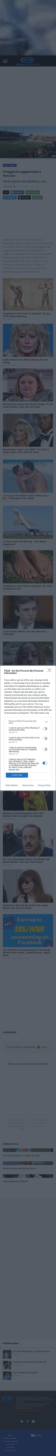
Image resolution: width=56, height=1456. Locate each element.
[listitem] (28, 722)
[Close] (50, 671)
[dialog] (28, 728)
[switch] (45, 728)
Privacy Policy (44, 785)
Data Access (28, 785)
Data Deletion (12, 785)
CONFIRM (17, 775)
